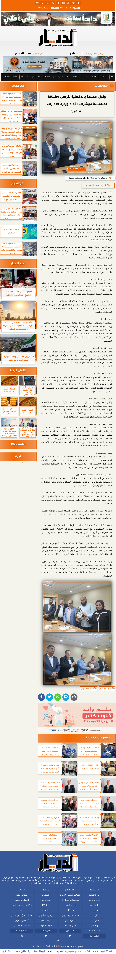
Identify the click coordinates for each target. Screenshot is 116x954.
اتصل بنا (94, 936)
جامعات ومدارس (70, 916)
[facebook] (78, 3)
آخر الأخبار (18, 183)
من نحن (70, 931)
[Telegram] (65, 697)
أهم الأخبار (18, 263)
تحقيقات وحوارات (10, 77)
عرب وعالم (25, 77)
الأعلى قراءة (18, 370)
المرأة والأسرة (22, 900)
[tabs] (37, 3)
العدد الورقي (70, 905)
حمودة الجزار (105, 689)
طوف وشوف (46, 926)
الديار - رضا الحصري (95, 185)
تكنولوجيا (46, 900)
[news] (63, 3)
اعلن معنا (46, 931)
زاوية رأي (94, 905)
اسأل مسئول (94, 931)
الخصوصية (21, 931)
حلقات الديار (37, 77)
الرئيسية (94, 890)
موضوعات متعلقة (98, 738)
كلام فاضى (70, 921)
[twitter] (73, 3)
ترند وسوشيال (46, 916)
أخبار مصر (104, 77)
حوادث (87, 77)
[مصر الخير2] (77, 717)
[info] (42, 3)
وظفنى (94, 926)
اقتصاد (47, 77)
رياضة (94, 77)
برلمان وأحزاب (94, 910)
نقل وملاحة (70, 926)
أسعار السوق (22, 921)
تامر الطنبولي (87, 689)
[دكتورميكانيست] (58, 64)
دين (21, 910)
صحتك (70, 910)
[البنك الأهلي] (58, 19)
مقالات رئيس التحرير (62, 77)
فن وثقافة (77, 77)
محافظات (101, 86)
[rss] (52, 3)
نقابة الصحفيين (22, 926)
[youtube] (68, 3)
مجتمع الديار (46, 921)
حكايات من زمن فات (22, 905)
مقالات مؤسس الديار (21, 916)
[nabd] (58, 3)
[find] (47, 3)
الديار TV (46, 905)
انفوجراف (94, 921)
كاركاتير (94, 916)
